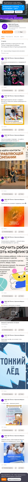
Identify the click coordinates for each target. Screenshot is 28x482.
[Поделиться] (15, 90)
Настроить (18, 11)
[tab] (2, 37)
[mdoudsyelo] (2, 59)
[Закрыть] (22, 7)
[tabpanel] (14, 263)
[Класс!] (2, 87)
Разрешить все (9, 11)
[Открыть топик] (14, 63)
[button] (7, 32)
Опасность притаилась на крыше (10, 322)
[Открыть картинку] (13, 165)
